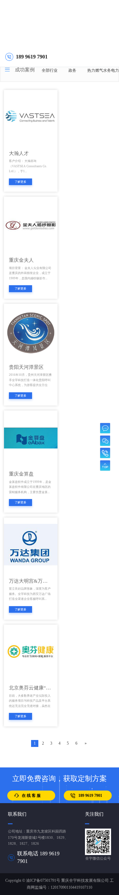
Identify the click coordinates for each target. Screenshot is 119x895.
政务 (72, 70)
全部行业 (50, 70)
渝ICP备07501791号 (43, 880)
